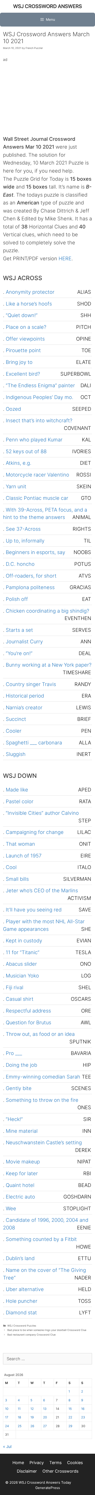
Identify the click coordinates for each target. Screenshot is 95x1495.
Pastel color (19, 801)
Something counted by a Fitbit (41, 1239)
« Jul (7, 1446)
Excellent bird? (23, 374)
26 (32, 1426)
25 (19, 1426)
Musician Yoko (22, 976)
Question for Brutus (28, 1022)
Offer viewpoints (25, 339)
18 (19, 1417)
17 (6, 1417)
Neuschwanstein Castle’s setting (44, 1142)
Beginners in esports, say (35, 552)
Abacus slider (21, 964)
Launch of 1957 (24, 856)
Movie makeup (23, 1162)
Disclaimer (27, 1471)
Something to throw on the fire (42, 1100)
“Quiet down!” (22, 315)
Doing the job (21, 1065)
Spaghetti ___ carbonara (34, 743)
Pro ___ (14, 1053)
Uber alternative (25, 1289)
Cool (11, 867)
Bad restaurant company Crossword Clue (31, 1334)
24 (7, 1426)
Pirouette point (23, 350)
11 (19, 1409)
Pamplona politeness (30, 587)
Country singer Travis (31, 684)
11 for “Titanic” (22, 952)
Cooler (13, 731)
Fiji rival (14, 987)
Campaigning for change (35, 832)
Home (18, 1462)
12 (32, 1409)
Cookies (75, 1462)
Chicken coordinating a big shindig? (47, 611)
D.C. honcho (20, 564)
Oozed (13, 409)
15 (70, 1409)
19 (32, 1417)
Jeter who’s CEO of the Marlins (42, 890)
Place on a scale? (26, 327)
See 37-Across (23, 529)
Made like (17, 790)
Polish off (17, 599)
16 (82, 1409)
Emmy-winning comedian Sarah (43, 1077)
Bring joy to (19, 362)
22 (70, 1417)
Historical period (25, 696)
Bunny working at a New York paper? (49, 665)
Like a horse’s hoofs (29, 304)
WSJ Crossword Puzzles (21, 1325)
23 (83, 1417)
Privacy (37, 1462)
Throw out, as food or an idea (40, 1034)
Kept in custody (24, 941)
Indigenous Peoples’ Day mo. (39, 397)
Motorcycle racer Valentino (37, 475)
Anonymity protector (30, 292)
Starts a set (19, 630)
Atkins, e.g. (18, 463)
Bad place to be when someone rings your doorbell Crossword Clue (46, 1330)
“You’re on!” (19, 653)
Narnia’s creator (24, 707)
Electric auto (20, 1197)
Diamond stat (21, 1312)
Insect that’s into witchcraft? (39, 420)
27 (45, 1426)
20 (45, 1417)
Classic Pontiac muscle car (37, 498)
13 (45, 1409)
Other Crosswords (60, 1471)
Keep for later (22, 1173)
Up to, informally (25, 541)
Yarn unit (16, 486)
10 (7, 1409)
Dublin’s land (20, 1258)
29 (70, 1426)
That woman (20, 844)
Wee (11, 1208)
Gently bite (19, 1088)
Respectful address (28, 1011)
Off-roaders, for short (31, 576)
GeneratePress (47, 1488)
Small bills (17, 879)
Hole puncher (21, 1301)
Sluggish (16, 754)
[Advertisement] (47, 95)
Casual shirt (19, 999)
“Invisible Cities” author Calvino (42, 813)
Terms (55, 1462)
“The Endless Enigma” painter (40, 385)
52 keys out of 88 (26, 451)
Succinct (16, 719)
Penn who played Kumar (34, 440)
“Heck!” (14, 1119)
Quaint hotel (20, 1185)
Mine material (22, 1131)
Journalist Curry (24, 641)
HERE (65, 258)
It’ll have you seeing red (34, 910)
